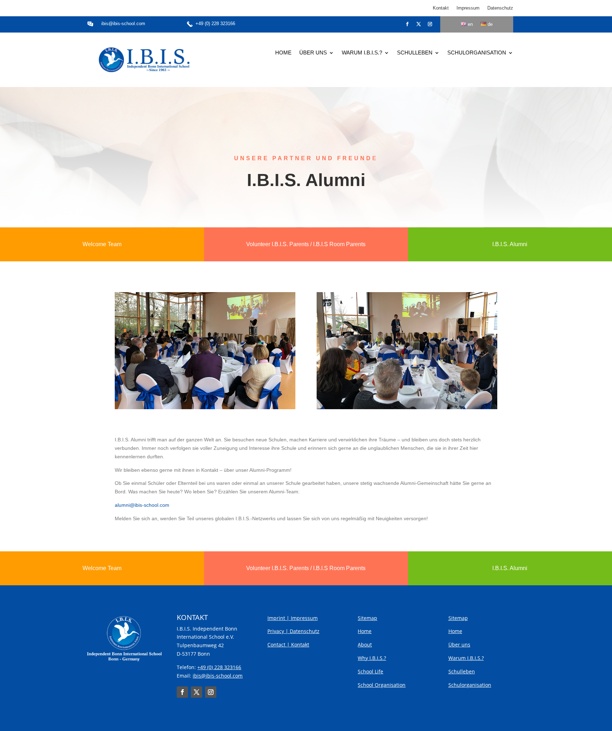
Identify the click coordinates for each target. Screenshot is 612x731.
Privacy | (278, 631)
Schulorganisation (476, 53)
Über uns (313, 53)
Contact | (279, 644)
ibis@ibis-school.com (123, 23)
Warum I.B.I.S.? (362, 53)
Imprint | (279, 618)
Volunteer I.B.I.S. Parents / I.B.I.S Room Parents (306, 244)
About (365, 644)
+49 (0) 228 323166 (215, 23)
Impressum (468, 8)
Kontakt (441, 8)
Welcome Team (102, 244)
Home (283, 53)
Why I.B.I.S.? (372, 658)
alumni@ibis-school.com (142, 505)
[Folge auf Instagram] (430, 24)
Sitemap (367, 618)
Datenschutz (500, 8)
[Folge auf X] (418, 24)
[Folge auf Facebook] (407, 24)
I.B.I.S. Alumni (509, 244)
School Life (370, 671)
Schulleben (414, 53)
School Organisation (382, 684)
